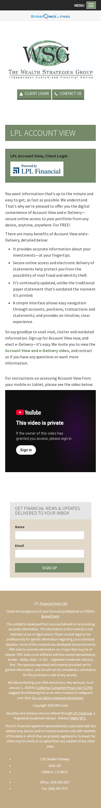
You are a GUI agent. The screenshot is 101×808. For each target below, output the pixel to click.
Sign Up (49, 567)
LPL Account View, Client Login (39, 155)
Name (20, 527)
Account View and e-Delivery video (37, 350)
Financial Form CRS (53, 603)
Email (19, 546)
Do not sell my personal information (57, 698)
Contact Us (70, 93)
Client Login (36, 93)
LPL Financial (82, 713)
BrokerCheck (50, 616)
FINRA (74, 718)
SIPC (83, 718)
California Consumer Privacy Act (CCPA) (64, 688)
